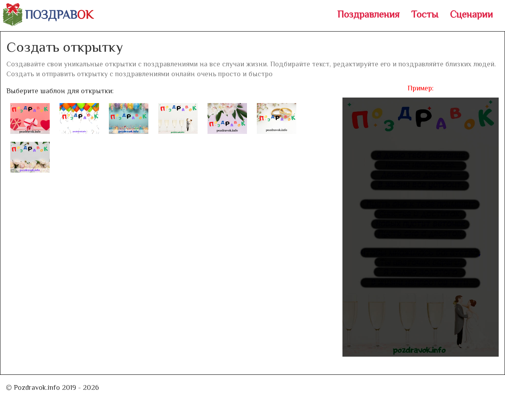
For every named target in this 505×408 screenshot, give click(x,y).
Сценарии (471, 14)
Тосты (424, 14)
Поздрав (59, 14)
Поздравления (368, 14)
